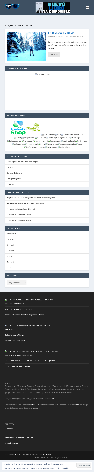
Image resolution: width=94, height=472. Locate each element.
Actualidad (11, 234)
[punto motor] (55, 141)
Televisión (11, 262)
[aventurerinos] (51, 147)
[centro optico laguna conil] (58, 138)
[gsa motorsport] (48, 135)
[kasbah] (17, 138)
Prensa (9, 256)
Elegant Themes (21, 454)
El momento (10, 429)
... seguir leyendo (11, 443)
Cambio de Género (14, 173)
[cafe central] (41, 138)
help (52, 399)
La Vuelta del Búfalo (47, 351)
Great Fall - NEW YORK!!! (14, 304)
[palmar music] (18, 144)
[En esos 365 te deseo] (26, 46)
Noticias (50, 457)
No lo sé (10, 167)
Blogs (57, 457)
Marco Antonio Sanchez (16, 209)
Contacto (64, 457)
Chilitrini (10, 245)
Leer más (54, 54)
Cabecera (77, 36)
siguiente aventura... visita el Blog (18, 355)
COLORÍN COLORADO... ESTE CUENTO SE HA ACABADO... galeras (30, 361)
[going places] (64, 147)
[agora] (42, 144)
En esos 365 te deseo (61, 32)
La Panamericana (41, 325)
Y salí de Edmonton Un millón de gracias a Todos (24, 315)
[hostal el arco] (51, 144)
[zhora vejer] (75, 138)
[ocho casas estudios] (67, 144)
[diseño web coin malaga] (34, 147)
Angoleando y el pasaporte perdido (19, 437)
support (36, 408)
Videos (9, 267)
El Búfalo (60, 36)
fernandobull (37, 405)
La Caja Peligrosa (14, 179)
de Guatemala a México (14, 335)
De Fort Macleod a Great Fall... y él (18, 309)
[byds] (79, 144)
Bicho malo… (12, 184)
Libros (42, 457)
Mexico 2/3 (9, 329)
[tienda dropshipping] (18, 135)
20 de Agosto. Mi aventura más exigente (23, 162)
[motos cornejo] (32, 144)
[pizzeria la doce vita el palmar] (72, 135)
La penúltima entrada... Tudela (17, 366)
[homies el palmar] (28, 141)
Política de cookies (62, 468)
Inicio (37, 457)
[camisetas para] (33, 135)
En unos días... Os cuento (15, 340)
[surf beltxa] (81, 141)
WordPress (47, 454)
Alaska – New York (44, 300)
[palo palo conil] (28, 138)
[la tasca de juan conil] (14, 141)
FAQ (77, 405)
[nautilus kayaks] (68, 141)
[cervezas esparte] (41, 141)
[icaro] (58, 135)
